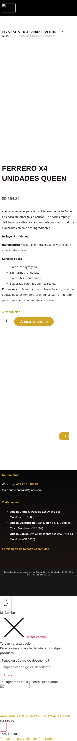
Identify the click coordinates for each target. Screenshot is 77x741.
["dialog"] (38, 675)
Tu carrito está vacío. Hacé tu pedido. (28, 739)
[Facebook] (7, 560)
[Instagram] (19, 560)
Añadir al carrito (34, 321)
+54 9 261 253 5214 (28, 484)
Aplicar (8, 675)
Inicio (6, 31)
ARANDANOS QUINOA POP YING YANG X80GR (35, 716)
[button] (73, 8)
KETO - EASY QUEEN (26, 31)
